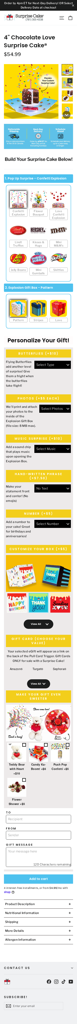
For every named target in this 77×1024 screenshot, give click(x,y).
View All (36, 624)
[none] (67, 70)
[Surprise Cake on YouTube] (71, 981)
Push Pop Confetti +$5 (60, 766)
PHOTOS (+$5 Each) (39, 398)
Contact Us (17, 968)
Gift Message (19, 845)
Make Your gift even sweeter (38, 696)
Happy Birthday (17, 603)
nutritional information (38, 913)
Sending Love (60, 603)
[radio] (18, 205)
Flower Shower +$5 (17, 801)
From (11, 828)
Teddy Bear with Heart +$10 (17, 768)
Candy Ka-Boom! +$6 (38, 766)
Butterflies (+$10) (38, 353)
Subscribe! (16, 997)
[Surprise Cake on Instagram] (56, 981)
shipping (38, 921)
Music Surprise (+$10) (39, 439)
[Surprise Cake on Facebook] (49, 981)
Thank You (38, 603)
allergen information (38, 939)
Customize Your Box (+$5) (38, 549)
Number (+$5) (38, 514)
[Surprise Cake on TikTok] (63, 981)
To (8, 812)
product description (38, 904)
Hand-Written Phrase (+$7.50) (38, 476)
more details (38, 930)
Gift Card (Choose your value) (38, 641)
